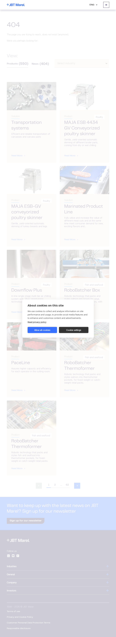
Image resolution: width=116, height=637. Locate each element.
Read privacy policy (37, 321)
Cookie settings (73, 330)
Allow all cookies (42, 330)
